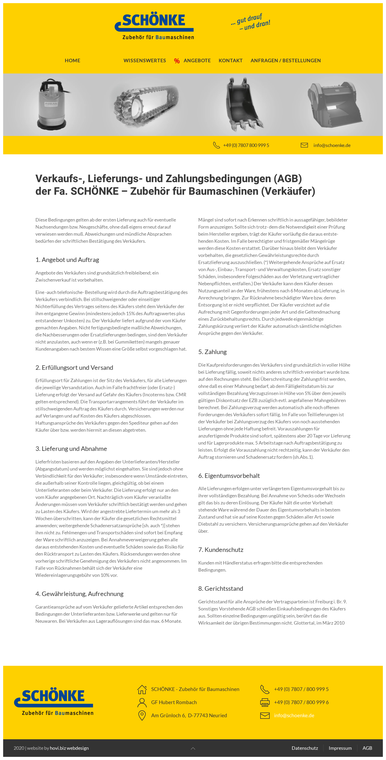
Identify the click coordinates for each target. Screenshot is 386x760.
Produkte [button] (102, 60)
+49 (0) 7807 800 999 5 (246, 145)
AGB (367, 748)
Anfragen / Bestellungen (286, 60)
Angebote (197, 60)
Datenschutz (305, 748)
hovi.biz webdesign (69, 748)
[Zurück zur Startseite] (193, 25)
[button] (193, 748)
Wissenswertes (145, 60)
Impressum (340, 748)
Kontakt (231, 60)
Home (72, 60)
